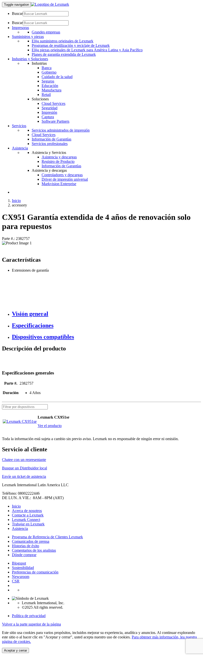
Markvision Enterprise (59, 184)
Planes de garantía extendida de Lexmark (64, 54)
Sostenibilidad (23, 568)
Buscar (17, 13)
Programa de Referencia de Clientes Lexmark (47, 537)
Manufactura (51, 90)
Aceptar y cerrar (15, 650)
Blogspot (19, 563)
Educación (50, 86)
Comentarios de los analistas (34, 550)
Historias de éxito (25, 546)
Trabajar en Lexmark (28, 524)
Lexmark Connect (26, 519)
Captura (48, 117)
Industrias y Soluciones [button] (30, 59)
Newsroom (20, 576)
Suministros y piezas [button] (28, 36)
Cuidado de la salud (57, 77)
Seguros (48, 81)
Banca (46, 68)
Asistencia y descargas (59, 157)
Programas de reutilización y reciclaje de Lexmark (71, 45)
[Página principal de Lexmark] (50, 4)
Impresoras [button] (20, 28)
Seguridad (49, 108)
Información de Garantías (51, 139)
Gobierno (49, 72)
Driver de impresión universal (65, 179)
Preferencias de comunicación (35, 572)
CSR (16, 581)
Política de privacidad (29, 616)
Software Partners (55, 121)
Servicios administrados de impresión (61, 130)
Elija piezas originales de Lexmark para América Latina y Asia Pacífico (87, 50)
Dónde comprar (24, 555)
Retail (46, 94)
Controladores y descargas (62, 175)
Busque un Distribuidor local (24, 468)
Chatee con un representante (24, 459)
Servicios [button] (19, 126)
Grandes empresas (46, 32)
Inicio (16, 201)
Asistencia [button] (20, 148)
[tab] (106, 314)
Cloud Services (53, 103)
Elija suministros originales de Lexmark (62, 41)
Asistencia (20, 528)
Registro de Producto (58, 161)
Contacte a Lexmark (28, 515)
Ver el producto (50, 426)
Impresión (49, 112)
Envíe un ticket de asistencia (24, 476)
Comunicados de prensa (30, 541)
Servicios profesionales (50, 144)
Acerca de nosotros (27, 511)
